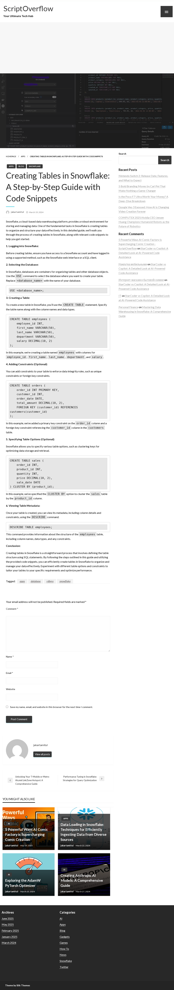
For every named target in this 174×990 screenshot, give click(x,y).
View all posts (42, 754)
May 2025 (8, 924)
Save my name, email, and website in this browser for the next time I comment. (51, 707)
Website (10, 689)
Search (122, 153)
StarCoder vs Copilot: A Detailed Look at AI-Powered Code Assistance (143, 253)
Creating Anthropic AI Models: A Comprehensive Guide (81, 880)
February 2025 (10, 930)
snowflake (65, 581)
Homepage (11, 156)
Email (9, 672)
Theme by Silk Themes (17, 985)
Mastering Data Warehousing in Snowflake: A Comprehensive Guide (145, 311)
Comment (12, 608)
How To (64, 948)
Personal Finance (128, 307)
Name (10, 656)
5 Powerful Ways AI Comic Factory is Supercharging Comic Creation (26, 834)
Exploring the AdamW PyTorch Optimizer (23, 882)
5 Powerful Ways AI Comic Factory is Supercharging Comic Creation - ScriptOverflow (140, 244)
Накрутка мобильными (133, 264)
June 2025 (8, 918)
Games (64, 942)
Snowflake (35, 166)
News (63, 954)
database (36, 581)
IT (120, 295)
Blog (21, 166)
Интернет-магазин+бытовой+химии (141, 279)
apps (22, 581)
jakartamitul (17, 212)
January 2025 (9, 936)
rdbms (50, 581)
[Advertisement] (87, 48)
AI (9, 823)
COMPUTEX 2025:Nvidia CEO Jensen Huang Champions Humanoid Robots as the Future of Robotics (144, 222)
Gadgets (65, 936)
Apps (23, 156)
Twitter (64, 967)
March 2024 (9, 942)
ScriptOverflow (28, 8)
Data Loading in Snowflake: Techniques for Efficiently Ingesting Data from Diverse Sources (83, 832)
